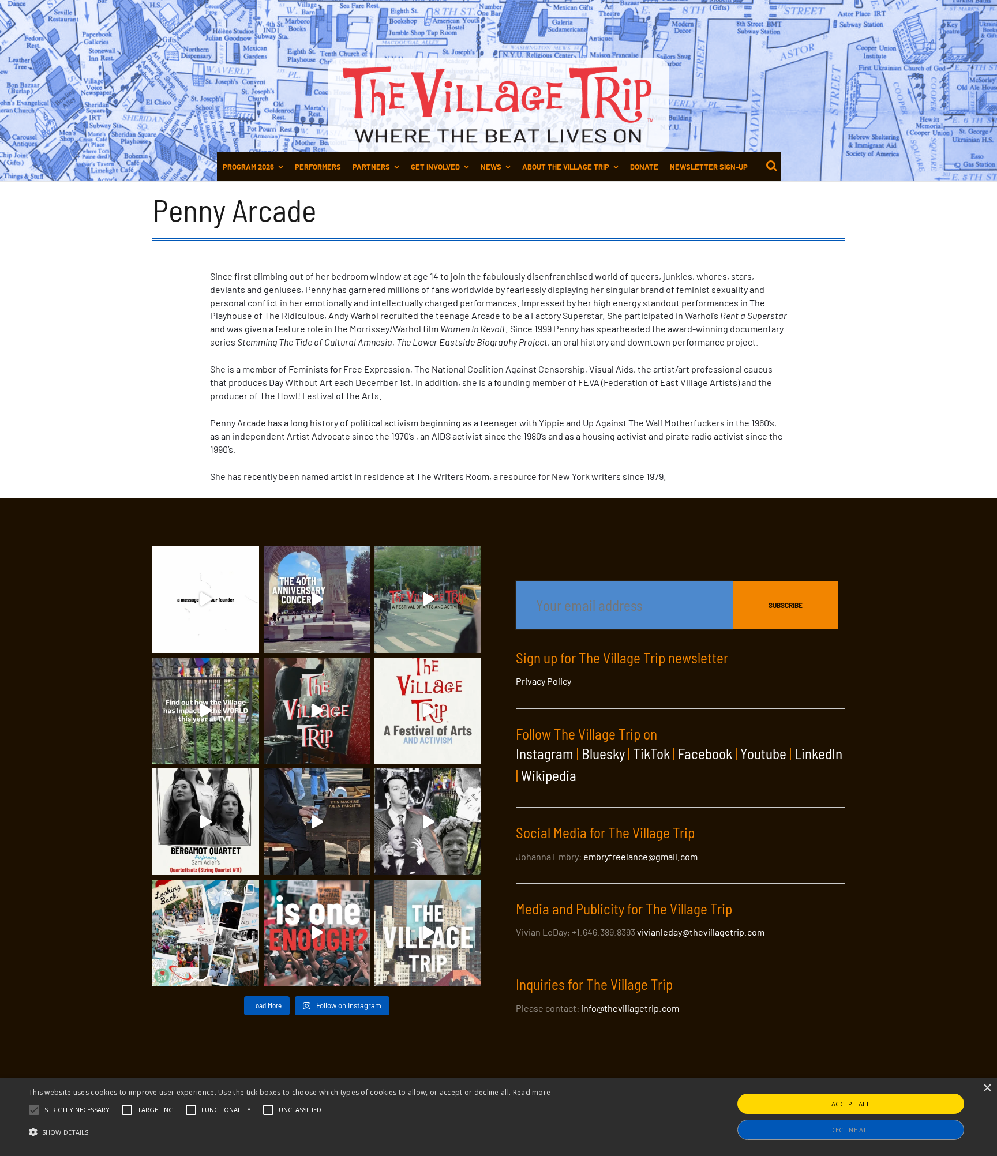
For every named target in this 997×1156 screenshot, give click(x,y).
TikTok (651, 753)
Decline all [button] (850, 1129)
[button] (77, 1109)
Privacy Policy (543, 680)
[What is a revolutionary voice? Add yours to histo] (317, 933)
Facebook (705, 753)
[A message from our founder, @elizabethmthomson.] (205, 599)
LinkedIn (818, 753)
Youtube (763, 753)
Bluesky (603, 753)
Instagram (545, 753)
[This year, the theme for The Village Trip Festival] (427, 599)
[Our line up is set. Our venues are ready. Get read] (427, 933)
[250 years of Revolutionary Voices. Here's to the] (317, 821)
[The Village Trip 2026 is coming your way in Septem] (205, 933)
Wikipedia (548, 775)
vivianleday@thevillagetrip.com (700, 931)
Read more (532, 1092)
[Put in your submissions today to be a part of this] (317, 711)
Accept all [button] (850, 1103)
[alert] (498, 1117)
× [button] (987, 1088)
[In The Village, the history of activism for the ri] (427, 821)
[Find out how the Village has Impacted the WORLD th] (205, 711)
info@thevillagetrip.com (630, 1008)
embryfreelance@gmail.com (640, 856)
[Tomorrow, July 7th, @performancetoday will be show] (205, 821)
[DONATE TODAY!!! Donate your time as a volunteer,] (427, 711)
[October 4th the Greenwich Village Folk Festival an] (317, 599)
